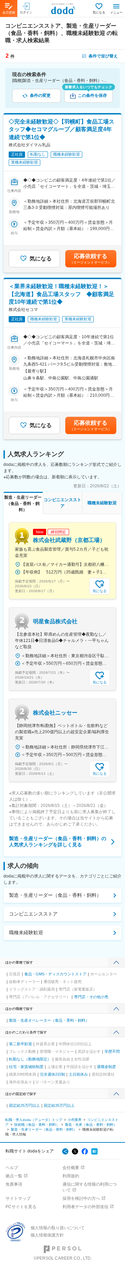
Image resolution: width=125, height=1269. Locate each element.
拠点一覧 (14, 1176)
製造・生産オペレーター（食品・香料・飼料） (49, 1020)
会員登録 (8, 12)
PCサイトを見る (21, 1206)
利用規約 (70, 1176)
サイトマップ (18, 1198)
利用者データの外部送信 (85, 1206)
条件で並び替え (103, 56)
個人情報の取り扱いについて (58, 1227)
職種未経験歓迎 (26, 932)
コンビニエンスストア (33, 914)
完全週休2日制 (52, 1074)
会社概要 (70, 1167)
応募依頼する (90, 258)
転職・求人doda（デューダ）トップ (33, 1120)
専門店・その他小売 (91, 997)
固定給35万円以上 (59, 1105)
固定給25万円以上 (24, 1105)
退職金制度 (106, 1067)
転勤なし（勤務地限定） (30, 1059)
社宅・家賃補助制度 (26, 1067)
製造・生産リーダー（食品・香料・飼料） (55, 895)
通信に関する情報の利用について (89, 1187)
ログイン (26, 12)
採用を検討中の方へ (81, 1198)
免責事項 (14, 1184)
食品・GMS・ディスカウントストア (55, 974)
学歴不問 (112, 1051)
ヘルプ (12, 1167)
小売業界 (75, 1120)
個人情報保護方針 (47, 1235)
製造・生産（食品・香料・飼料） (91, 1125)
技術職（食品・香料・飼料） (36, 1125)
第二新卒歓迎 (20, 1044)
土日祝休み (78, 1074)
